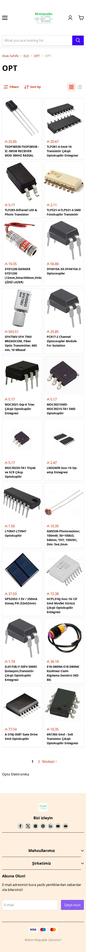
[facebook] (20, 826)
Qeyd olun (72, 905)
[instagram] (35, 826)
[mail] (65, 826)
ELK (26, 56)
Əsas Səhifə (10, 56)
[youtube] (58, 826)
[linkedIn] (50, 826)
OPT (37, 56)
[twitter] (28, 826)
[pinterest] (43, 826)
